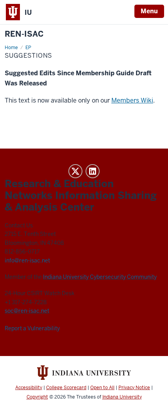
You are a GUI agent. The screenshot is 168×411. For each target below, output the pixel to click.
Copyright (37, 397)
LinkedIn (93, 171)
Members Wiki (132, 100)
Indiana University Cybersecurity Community (100, 276)
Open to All (102, 387)
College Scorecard (66, 387)
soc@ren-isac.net (27, 310)
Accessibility (28, 387)
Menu (149, 11)
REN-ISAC (24, 34)
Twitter (75, 171)
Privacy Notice (134, 387)
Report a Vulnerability (32, 328)
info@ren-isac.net (27, 260)
